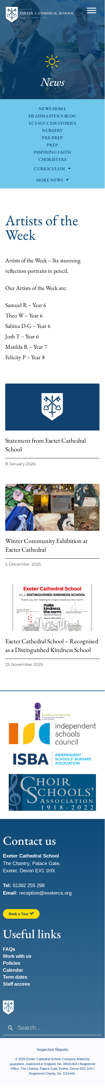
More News (49, 180)
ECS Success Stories (52, 123)
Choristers (52, 159)
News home (52, 108)
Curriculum (49, 168)
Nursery (52, 130)
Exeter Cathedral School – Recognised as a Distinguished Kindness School (51, 645)
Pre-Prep (52, 137)
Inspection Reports (52, 1049)
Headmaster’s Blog (52, 116)
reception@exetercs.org (45, 893)
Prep (52, 145)
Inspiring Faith (52, 152)
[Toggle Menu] (91, 10)
